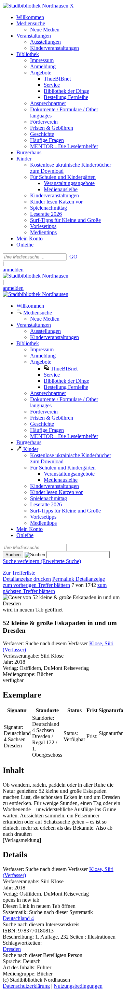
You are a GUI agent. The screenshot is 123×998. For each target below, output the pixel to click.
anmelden (13, 269)
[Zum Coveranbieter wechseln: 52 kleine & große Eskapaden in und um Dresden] (61, 603)
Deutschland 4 (18, 918)
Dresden (12, 949)
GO (73, 256)
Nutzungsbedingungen (78, 986)
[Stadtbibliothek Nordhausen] (35, 6)
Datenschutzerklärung (26, 986)
